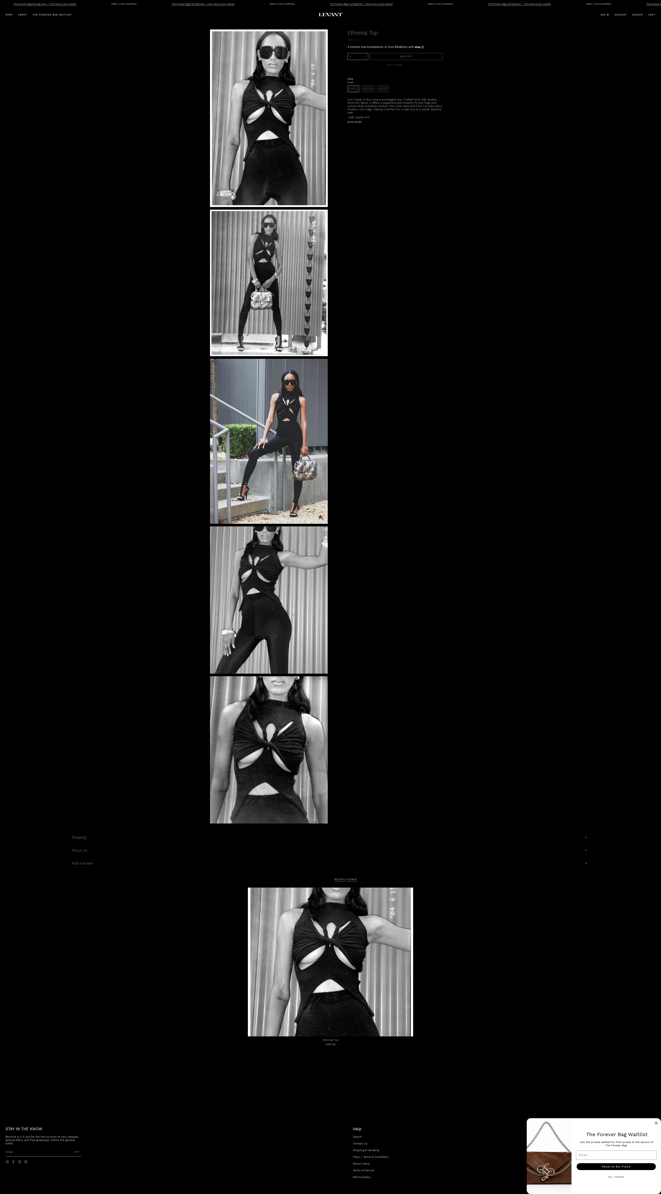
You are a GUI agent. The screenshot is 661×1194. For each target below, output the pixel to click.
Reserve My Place (616, 1166)
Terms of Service (363, 1170)
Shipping (79, 837)
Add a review (82, 863)
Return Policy (361, 1163)
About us (79, 850)
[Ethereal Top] (330, 962)
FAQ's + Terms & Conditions (371, 1157)
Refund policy (362, 1177)
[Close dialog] (656, 1123)
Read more (355, 122)
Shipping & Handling (366, 1150)
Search (357, 1136)
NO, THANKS (616, 1177)
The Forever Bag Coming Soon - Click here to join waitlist (44, 4)
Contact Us (360, 1143)
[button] (9, 15)
